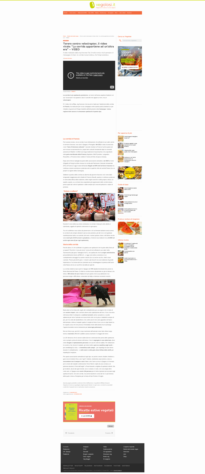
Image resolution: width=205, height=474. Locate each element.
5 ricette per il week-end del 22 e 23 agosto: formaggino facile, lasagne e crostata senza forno (131, 246)
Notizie (96, 12)
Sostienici (129, 12)
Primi (84, 449)
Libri (124, 454)
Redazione (66, 449)
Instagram (98, 466)
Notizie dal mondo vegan (72, 36)
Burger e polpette (88, 454)
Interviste (126, 451)
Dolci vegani (87, 456)
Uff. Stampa (66, 451)
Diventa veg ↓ (103, 12)
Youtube (116, 466)
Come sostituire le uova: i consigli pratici (131, 202)
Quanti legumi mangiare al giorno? (130, 137)
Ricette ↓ (66, 12)
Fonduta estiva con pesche (129, 251)
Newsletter (68, 466)
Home (64, 36)
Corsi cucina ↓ (73, 12)
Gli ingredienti (107, 451)
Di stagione (110, 12)
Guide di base (123, 185)
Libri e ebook (122, 12)
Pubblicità (66, 454)
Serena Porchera (68, 58)
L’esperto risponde (128, 447)
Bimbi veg (106, 456)
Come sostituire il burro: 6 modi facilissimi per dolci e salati (130, 210)
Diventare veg (107, 454)
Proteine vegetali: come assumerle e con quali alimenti (130, 145)
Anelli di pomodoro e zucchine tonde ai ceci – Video (130, 259)
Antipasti (85, 447)
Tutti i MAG (91, 12)
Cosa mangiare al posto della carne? (130, 188)
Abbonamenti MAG (82, 12)
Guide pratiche (107, 449)
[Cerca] (120, 40)
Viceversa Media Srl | (118, 470)
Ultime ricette (123, 240)
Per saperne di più (125, 133)
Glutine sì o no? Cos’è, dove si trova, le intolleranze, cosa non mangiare (130, 159)
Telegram (88, 466)
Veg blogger (86, 459)
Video (105, 447)
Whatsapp (79, 466)
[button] (86, 416)
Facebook (108, 466)
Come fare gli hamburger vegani (131, 195)
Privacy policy (69, 468)
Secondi (85, 451)
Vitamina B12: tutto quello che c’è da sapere (130, 151)
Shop (124, 456)
